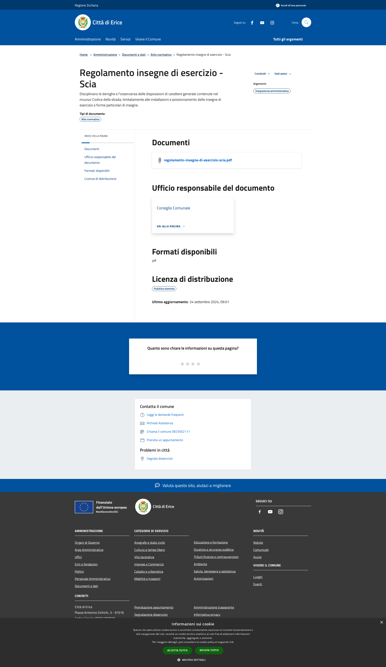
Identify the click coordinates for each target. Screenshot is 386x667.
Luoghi (258, 576)
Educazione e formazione (211, 542)
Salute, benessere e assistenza (215, 571)
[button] (192, 659)
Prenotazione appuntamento (153, 607)
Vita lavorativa (144, 557)
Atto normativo (161, 54)
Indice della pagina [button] (96, 136)
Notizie (258, 542)
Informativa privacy (207, 614)
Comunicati (261, 549)
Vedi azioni (281, 73)
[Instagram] (271, 22)
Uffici (78, 557)
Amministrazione (105, 54)
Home (84, 54)
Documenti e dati (134, 54)
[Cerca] (306, 22)
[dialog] (193, 642)
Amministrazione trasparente (214, 607)
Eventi (257, 584)
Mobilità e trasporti (147, 578)
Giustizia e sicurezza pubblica (214, 549)
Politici (79, 571)
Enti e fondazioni (86, 564)
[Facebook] (250, 22)
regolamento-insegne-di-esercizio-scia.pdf (198, 160)
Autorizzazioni (203, 578)
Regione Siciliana (86, 5)
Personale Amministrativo (92, 578)
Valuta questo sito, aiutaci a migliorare (196, 485)
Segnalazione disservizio (150, 614)
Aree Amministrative (89, 549)
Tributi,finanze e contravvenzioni (216, 556)
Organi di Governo (87, 542)
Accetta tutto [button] (177, 650)
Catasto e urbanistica (148, 571)
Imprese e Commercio (149, 564)
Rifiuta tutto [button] (209, 650)
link (232, 642)
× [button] (381, 622)
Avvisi (257, 557)
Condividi (260, 73)
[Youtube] (261, 22)
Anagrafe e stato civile (149, 542)
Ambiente (200, 564)
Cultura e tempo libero (149, 549)
